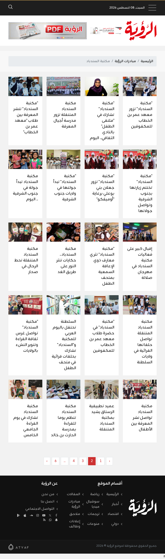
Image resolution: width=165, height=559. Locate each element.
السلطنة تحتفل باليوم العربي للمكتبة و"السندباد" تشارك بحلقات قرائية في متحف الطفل (64, 344)
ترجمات (93, 514)
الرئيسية (147, 61)
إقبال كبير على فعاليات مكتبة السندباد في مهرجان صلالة (139, 263)
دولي (115, 524)
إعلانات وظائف (74, 524)
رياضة (94, 494)
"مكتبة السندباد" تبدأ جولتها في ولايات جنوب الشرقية (64, 188)
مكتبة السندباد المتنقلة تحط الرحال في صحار (26, 260)
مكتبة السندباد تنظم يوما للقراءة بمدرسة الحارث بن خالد (63, 420)
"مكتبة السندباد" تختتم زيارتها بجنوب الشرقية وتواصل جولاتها (141, 193)
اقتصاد (113, 514)
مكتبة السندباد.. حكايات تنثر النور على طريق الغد (66, 260)
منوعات (93, 524)
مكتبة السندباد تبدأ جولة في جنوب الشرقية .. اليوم (25, 188)
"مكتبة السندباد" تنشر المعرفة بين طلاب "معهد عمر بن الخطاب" (25, 117)
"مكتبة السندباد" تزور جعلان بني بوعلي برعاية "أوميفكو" (102, 188)
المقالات (73, 494)
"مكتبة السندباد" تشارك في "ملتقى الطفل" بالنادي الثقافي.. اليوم (102, 120)
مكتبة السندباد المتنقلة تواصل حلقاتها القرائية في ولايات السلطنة (143, 342)
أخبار (115, 504)
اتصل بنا (47, 501)
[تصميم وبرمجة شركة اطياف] (18, 547)
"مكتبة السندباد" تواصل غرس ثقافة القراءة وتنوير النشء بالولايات (26, 336)
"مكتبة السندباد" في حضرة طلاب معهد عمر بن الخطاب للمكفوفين (101, 336)
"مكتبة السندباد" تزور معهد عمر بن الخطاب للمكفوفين (139, 115)
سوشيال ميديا (92, 504)
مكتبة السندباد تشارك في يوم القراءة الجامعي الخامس (25, 420)
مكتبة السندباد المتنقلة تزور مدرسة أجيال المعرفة (64, 115)
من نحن (47, 494)
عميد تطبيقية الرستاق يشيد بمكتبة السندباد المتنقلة (101, 418)
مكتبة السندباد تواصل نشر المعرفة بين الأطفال (141, 418)
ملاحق (74, 514)
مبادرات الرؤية (125, 61)
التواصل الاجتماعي (39, 508)
